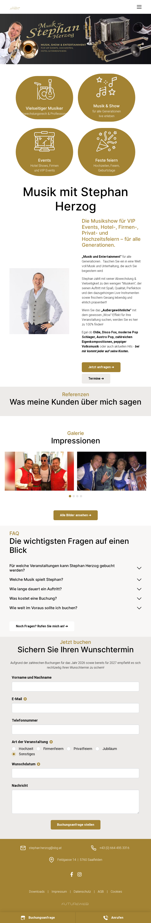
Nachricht (20, 785)
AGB (101, 891)
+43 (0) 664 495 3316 (114, 848)
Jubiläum (109, 749)
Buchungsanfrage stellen (75, 825)
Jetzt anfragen (99, 367)
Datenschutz (82, 891)
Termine (94, 378)
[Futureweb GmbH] (75, 904)
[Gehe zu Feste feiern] (107, 152)
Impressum (59, 891)
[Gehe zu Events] (44, 152)
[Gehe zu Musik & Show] (107, 98)
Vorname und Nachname (32, 677)
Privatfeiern (83, 749)
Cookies (116, 891)
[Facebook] (71, 874)
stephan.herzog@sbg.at (45, 848)
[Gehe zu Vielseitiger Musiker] (44, 97)
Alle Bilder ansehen (74, 515)
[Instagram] (79, 874)
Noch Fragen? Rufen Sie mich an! (40, 626)
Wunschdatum (25, 764)
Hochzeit (26, 749)
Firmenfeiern (53, 749)
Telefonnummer (25, 720)
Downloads (37, 891)
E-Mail (18, 699)
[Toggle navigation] (139, 7)
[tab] (70, 496)
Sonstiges (27, 754)
